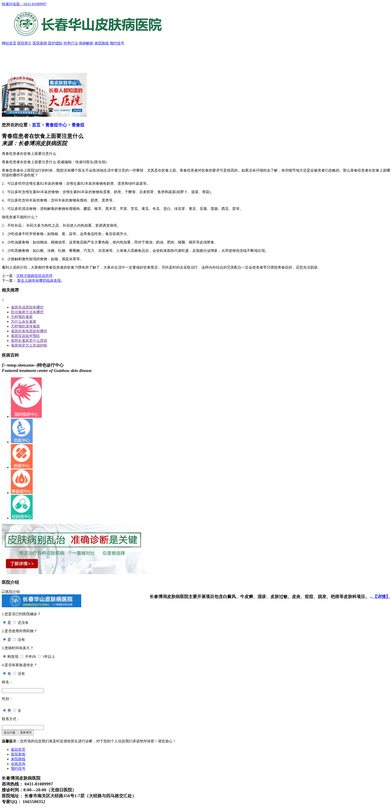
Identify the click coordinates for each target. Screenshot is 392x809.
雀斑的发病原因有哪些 (29, 331)
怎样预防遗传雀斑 (25, 326)
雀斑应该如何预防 (25, 336)
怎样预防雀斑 (22, 317)
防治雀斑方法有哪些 (27, 312)
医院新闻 (40, 43)
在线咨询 (18, 764)
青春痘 (78, 124)
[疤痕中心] (22, 467)
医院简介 (24, 43)
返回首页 (18, 749)
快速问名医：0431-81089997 (24, 4)
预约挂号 (117, 43)
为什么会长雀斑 (23, 321)
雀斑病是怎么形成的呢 (29, 345)
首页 (36, 124)
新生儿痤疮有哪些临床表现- (39, 280)
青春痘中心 (56, 124)
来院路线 (101, 43)
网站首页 (9, 43)
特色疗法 (71, 43)
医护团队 (55, 43)
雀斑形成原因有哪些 (27, 307)
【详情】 (381, 596)
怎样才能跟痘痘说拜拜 (34, 276)
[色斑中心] (22, 442)
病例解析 (86, 43)
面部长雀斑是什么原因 (29, 341)
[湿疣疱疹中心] (26, 416)
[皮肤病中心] (22, 518)
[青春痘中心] (22, 493)
